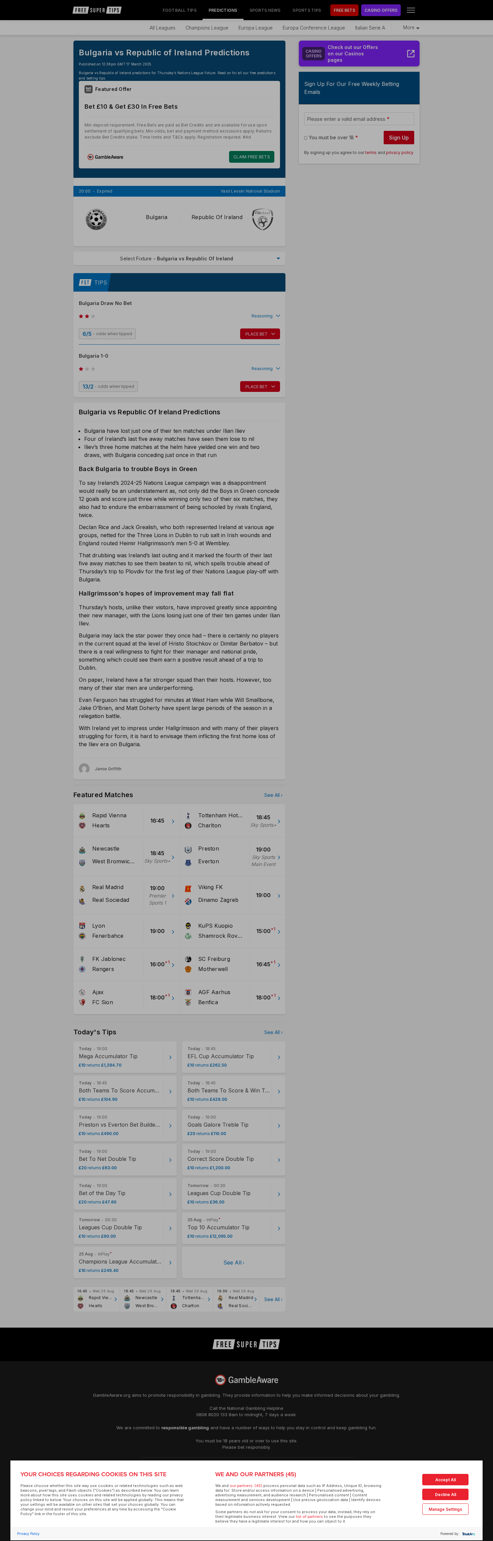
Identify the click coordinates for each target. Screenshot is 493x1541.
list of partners (309, 1516)
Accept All (445, 1479)
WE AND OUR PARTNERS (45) (255, 1474)
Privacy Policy (28, 1534)
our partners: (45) (246, 1485)
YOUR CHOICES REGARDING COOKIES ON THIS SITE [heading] (93, 1474)
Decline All (445, 1494)
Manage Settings (445, 1509)
